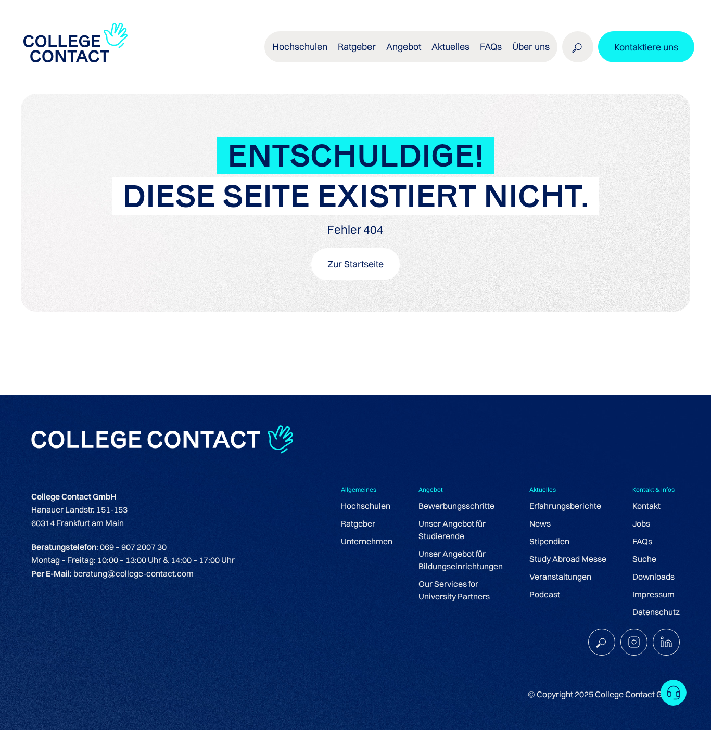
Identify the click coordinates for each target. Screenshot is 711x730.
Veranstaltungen (560, 576)
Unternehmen (366, 541)
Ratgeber (358, 523)
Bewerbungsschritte (456, 506)
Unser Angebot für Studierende (452, 529)
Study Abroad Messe (567, 559)
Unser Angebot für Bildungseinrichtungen (460, 559)
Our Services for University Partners (454, 590)
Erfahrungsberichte (565, 506)
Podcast (544, 594)
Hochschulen (365, 506)
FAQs (491, 47)
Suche (644, 559)
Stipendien (549, 541)
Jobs (641, 523)
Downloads (653, 576)
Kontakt (646, 506)
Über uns (531, 47)
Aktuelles (450, 47)
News (540, 523)
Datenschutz (656, 612)
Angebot (403, 47)
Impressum (653, 594)
